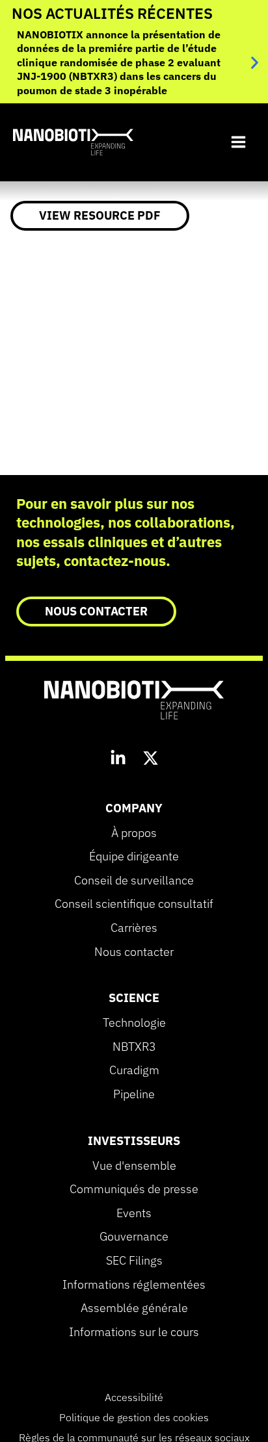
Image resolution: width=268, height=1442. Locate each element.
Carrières (134, 928)
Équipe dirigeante (134, 856)
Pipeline (134, 1094)
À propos (134, 833)
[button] (255, 63)
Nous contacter (134, 952)
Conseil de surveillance (134, 880)
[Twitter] (150, 759)
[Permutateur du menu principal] (238, 142)
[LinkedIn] (118, 759)
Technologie (134, 1023)
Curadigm (134, 1070)
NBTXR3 (134, 1047)
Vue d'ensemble (134, 1166)
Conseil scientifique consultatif (134, 904)
